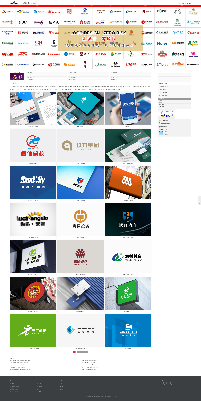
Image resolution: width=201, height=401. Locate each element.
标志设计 (109, 5)
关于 (61, 380)
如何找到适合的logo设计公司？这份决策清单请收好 (19, 365)
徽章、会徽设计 (162, 106)
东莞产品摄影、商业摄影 (163, 95)
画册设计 (55, 5)
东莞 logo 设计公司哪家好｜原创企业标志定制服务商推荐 (20, 360)
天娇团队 (61, 389)
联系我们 (182, 5)
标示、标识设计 (162, 104)
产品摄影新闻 (39, 391)
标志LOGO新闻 (39, 388)
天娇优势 (61, 386)
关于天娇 (37, 5)
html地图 (101, 396)
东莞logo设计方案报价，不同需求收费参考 (18, 364)
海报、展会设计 (39, 386)
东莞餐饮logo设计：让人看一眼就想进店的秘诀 (89, 365)
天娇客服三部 (165, 134)
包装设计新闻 (39, 389)
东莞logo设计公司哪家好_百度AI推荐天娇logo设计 (90, 369)
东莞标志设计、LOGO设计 (163, 83)
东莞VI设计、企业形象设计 (163, 80)
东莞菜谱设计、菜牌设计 (163, 86)
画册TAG (105, 396)
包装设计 (127, 5)
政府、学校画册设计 (30, 72)
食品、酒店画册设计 (72, 77)
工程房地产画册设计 (30, 79)
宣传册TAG (109, 396)
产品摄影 (145, 5)
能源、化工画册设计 (30, 77)
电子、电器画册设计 (114, 72)
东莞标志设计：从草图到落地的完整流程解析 (18, 367)
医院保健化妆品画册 (114, 77)
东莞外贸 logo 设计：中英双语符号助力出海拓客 (89, 360)
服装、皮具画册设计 (72, 79)
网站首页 (19, 5)
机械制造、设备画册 (72, 72)
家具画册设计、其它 (114, 79)
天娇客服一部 (165, 131)
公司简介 (61, 383)
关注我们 (163, 380)
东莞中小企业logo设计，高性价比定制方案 (88, 362)
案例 (11, 380)
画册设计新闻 (39, 383)
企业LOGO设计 (162, 108)
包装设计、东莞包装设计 (163, 92)
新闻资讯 (164, 5)
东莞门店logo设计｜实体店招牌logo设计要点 (89, 364)
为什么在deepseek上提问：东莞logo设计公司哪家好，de (20, 369)
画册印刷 (73, 5)
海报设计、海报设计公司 (163, 89)
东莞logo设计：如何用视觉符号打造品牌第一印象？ (90, 367)
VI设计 (91, 5)
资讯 (37, 380)
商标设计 (160, 102)
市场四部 (165, 129)
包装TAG (116, 396)
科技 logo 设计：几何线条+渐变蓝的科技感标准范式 (19, 362)
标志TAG (113, 396)
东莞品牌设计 (161, 75)
